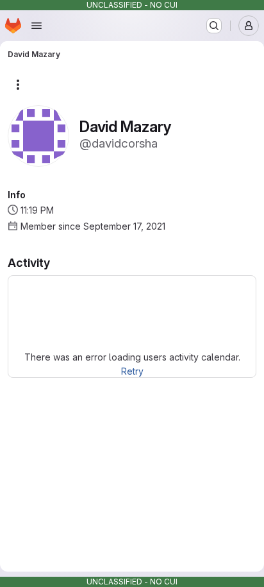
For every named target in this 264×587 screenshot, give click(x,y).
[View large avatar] (38, 135)
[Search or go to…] (214, 25)
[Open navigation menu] (36, 25)
